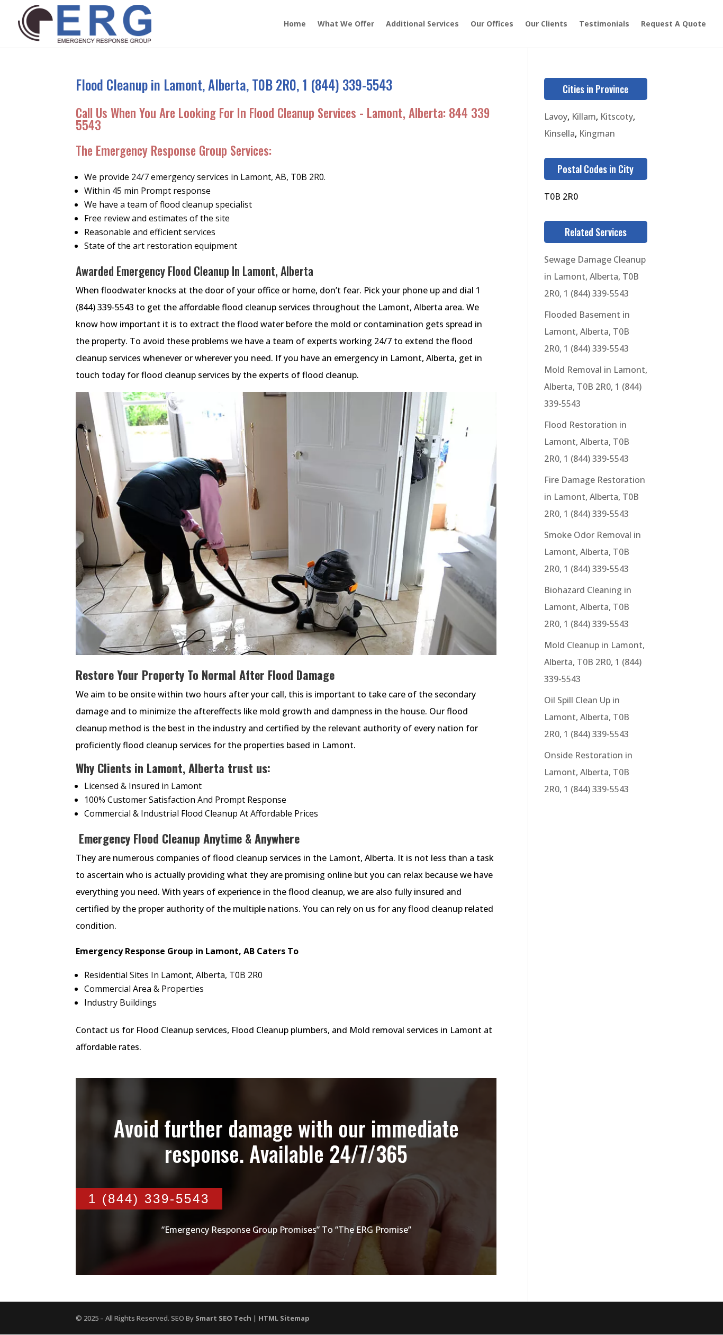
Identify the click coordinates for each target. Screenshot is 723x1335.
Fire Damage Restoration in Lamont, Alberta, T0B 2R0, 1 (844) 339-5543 (594, 496)
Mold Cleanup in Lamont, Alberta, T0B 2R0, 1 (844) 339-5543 (594, 662)
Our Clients (546, 24)
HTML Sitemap (284, 1318)
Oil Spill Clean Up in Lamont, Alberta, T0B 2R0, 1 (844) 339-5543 (586, 717)
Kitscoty (616, 116)
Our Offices (492, 24)
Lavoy (555, 116)
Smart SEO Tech (223, 1318)
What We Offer (346, 24)
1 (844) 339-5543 (149, 1198)
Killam (584, 116)
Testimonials (604, 24)
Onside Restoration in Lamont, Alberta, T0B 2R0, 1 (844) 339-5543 (588, 772)
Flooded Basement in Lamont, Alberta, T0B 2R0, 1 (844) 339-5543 (587, 331)
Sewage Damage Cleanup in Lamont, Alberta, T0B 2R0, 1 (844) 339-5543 (595, 276)
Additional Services (422, 24)
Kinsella (559, 133)
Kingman (597, 133)
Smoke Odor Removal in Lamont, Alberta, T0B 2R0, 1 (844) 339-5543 (592, 552)
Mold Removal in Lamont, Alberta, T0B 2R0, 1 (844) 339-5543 (595, 386)
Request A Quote (673, 24)
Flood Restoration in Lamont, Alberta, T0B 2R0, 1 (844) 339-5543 (586, 441)
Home (295, 24)
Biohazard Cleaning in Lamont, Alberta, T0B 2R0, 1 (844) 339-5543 (587, 607)
